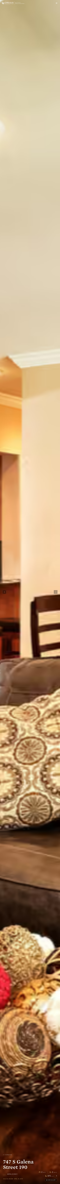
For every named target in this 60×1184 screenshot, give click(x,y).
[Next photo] (56, 592)
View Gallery (52, 1180)
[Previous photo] (4, 592)
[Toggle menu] (56, 3)
